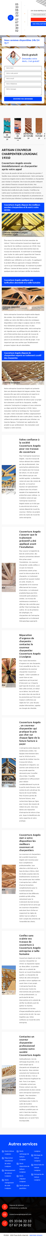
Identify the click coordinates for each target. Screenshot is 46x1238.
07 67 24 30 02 (16, 25)
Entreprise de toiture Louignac (39, 1177)
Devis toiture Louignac (9, 1152)
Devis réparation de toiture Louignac (24, 1168)
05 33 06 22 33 (16, 10)
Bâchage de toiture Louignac (38, 1158)
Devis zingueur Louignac (22, 1179)
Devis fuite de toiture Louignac (39, 1167)
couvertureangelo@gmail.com (20, 1214)
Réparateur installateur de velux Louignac (9, 1162)
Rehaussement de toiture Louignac (10, 1173)
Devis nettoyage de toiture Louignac (24, 1155)
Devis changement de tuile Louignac (9, 1184)
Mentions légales (35, 1235)
